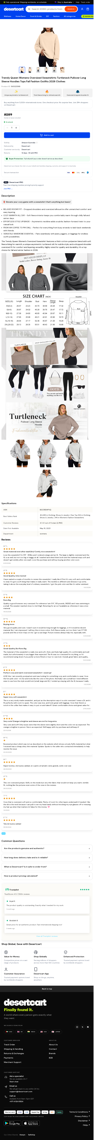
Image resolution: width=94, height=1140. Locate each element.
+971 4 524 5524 (16, 1101)
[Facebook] (88, 1027)
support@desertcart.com (21, 1091)
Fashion (56, 16)
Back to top (47, 989)
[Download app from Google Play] (12, 1123)
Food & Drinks (36, 16)
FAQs (86, 1125)
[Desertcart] (14, 9)
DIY (47, 16)
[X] (82, 1027)
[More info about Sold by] (37, 143)
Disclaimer (84, 1120)
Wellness (7, 16)
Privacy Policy (82, 1116)
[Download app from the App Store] (31, 1123)
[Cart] (87, 9)
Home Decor (21, 16)
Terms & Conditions (79, 1112)
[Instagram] (77, 1027)
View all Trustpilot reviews (47, 936)
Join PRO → (8, 189)
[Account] (82, 9)
